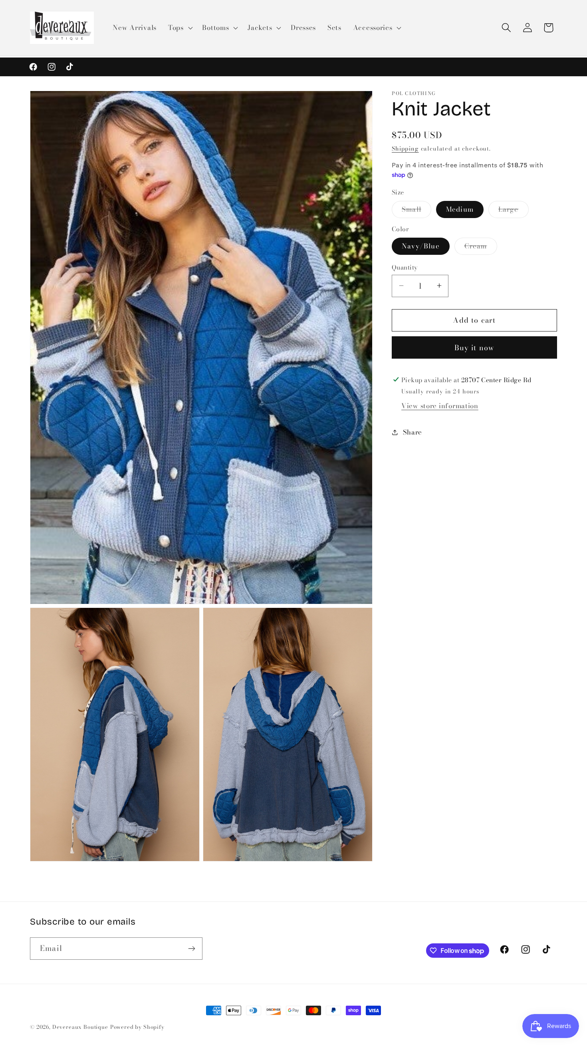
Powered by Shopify (137, 1027)
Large (513, 210)
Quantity (405, 267)
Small (416, 210)
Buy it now (474, 347)
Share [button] (412, 432)
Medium (460, 209)
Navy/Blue (421, 246)
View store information (439, 405)
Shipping (405, 148)
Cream (480, 247)
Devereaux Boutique (80, 1027)
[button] (179, 28)
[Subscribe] (191, 948)
